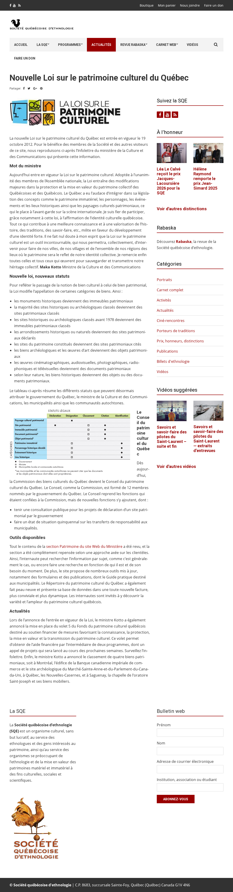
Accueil (21, 45)
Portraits (164, 279)
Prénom (164, 724)
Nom (161, 743)
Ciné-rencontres (171, 320)
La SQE (42, 45)
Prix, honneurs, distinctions (180, 341)
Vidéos (192, 45)
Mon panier (167, 5)
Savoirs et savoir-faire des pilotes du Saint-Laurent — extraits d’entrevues (208, 438)
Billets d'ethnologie (173, 361)
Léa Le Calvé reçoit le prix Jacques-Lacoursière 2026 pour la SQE (168, 181)
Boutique (147, 5)
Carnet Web (166, 45)
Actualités (101, 45)
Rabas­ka (184, 241)
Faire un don (213, 5)
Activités (164, 300)
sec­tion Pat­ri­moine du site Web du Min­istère (84, 546)
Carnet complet (170, 289)
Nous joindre (190, 5)
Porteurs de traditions (176, 330)
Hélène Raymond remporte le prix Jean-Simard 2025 (205, 178)
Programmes (69, 45)
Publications (167, 351)
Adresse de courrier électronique (185, 761)
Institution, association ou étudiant (187, 779)
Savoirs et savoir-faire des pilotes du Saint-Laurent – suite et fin (172, 437)
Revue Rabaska (132, 45)
